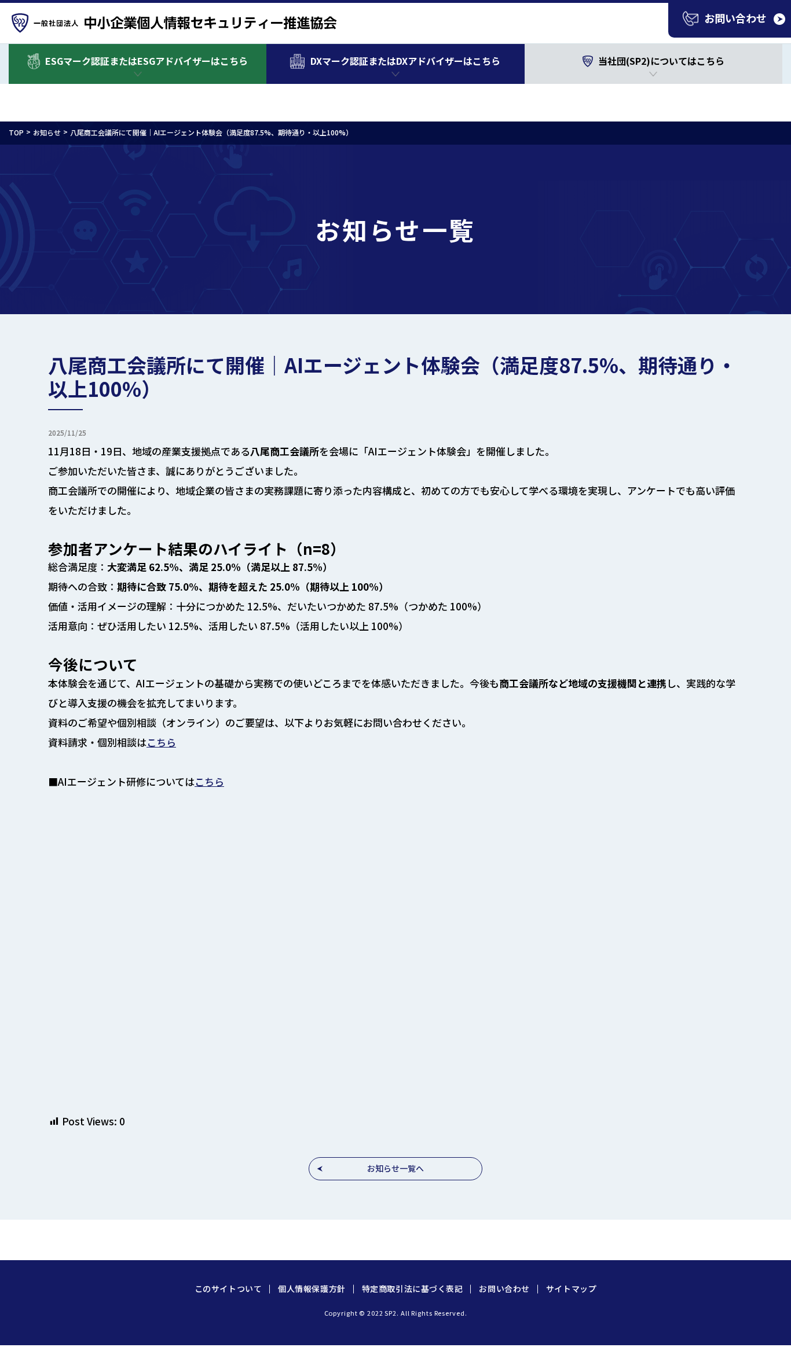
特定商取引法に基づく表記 (412, 1288)
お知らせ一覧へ (395, 1168)
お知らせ (47, 132)
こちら (161, 742)
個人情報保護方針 (311, 1288)
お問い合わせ (504, 1288)
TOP (16, 132)
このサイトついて (228, 1288)
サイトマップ (571, 1288)
